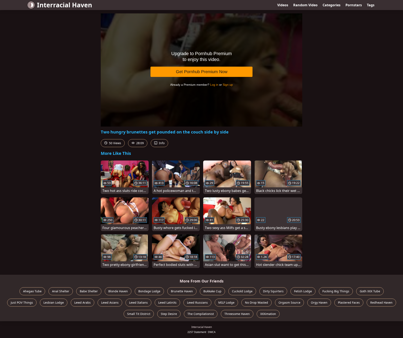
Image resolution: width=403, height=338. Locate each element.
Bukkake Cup (212, 291)
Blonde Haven (118, 291)
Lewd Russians (197, 302)
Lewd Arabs (82, 302)
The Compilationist (200, 314)
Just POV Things (22, 302)
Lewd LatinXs (167, 302)
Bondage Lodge (149, 291)
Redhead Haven (381, 302)
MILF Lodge (226, 302)
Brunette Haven (182, 291)
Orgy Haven (319, 302)
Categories (331, 5)
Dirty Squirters (273, 291)
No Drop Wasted (256, 302)
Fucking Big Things (335, 291)
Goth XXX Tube (370, 291)
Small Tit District (138, 314)
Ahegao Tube (32, 291)
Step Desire (169, 314)
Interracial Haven (64, 5)
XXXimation (268, 314)
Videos (282, 5)
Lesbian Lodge (53, 302)
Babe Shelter (89, 291)
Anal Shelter (60, 291)
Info (161, 143)
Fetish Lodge (303, 291)
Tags (370, 5)
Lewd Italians (138, 302)
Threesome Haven (237, 314)
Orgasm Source (289, 302)
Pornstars (353, 5)
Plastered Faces (349, 302)
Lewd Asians (110, 302)
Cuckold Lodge (242, 291)
